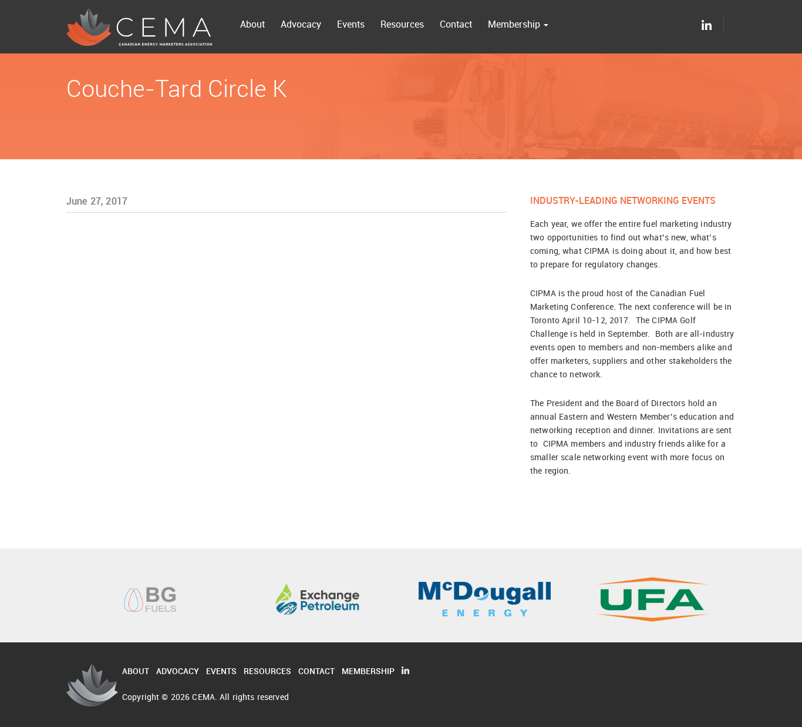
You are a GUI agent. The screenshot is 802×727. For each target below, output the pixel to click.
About (252, 24)
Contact (456, 24)
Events (351, 24)
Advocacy (301, 24)
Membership (515, 24)
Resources (402, 24)
